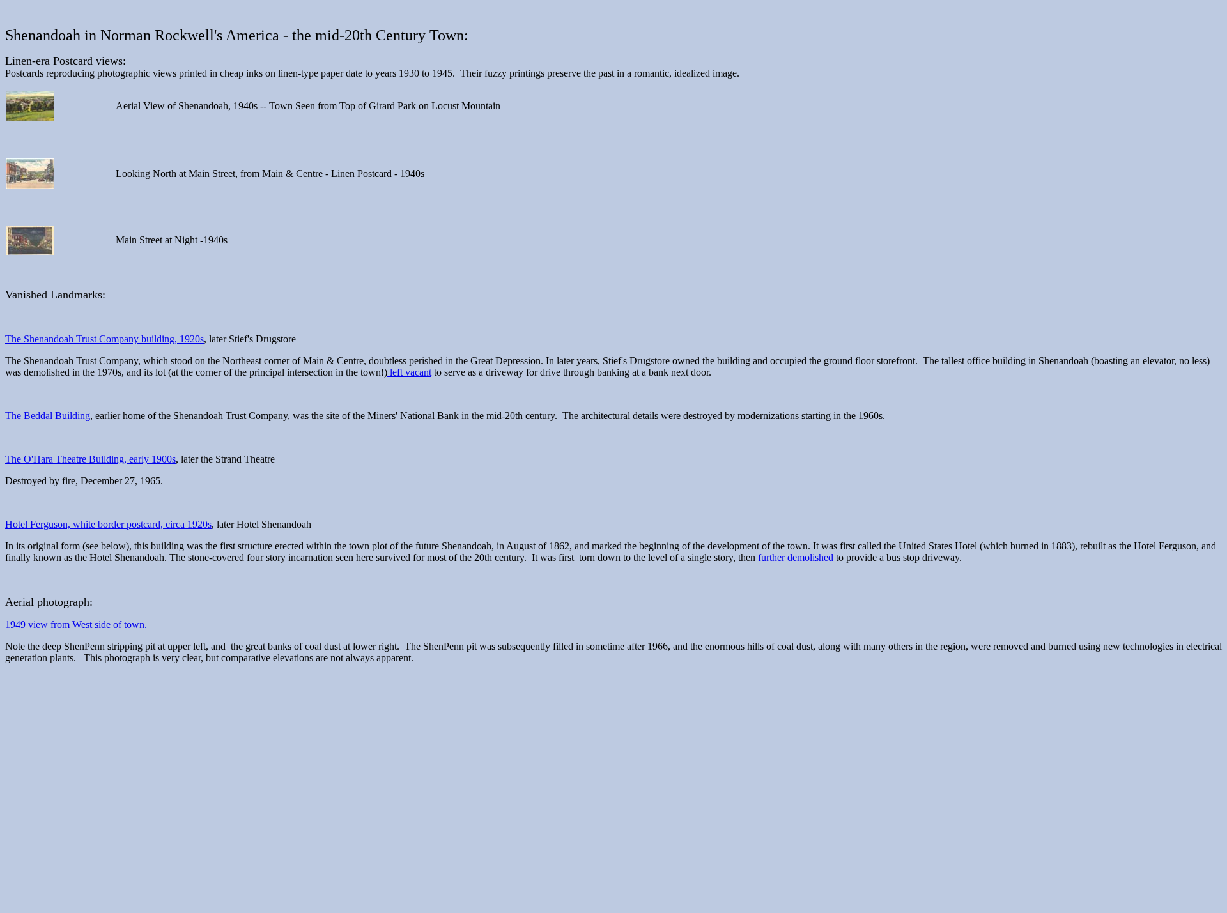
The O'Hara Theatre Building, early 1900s (90, 459)
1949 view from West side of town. (77, 624)
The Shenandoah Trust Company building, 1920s (104, 339)
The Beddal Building (47, 415)
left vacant (409, 372)
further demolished (795, 557)
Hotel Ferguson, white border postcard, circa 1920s (108, 524)
